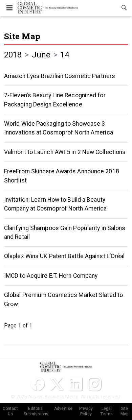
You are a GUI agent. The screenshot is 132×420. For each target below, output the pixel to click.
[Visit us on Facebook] (37, 384)
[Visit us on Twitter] (56, 384)
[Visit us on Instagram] (94, 384)
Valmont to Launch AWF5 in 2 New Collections (65, 152)
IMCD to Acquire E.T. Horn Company (50, 275)
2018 (13, 54)
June (41, 54)
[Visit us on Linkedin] (75, 384)
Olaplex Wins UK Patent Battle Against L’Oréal (64, 256)
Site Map (22, 36)
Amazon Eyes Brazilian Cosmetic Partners (59, 76)
